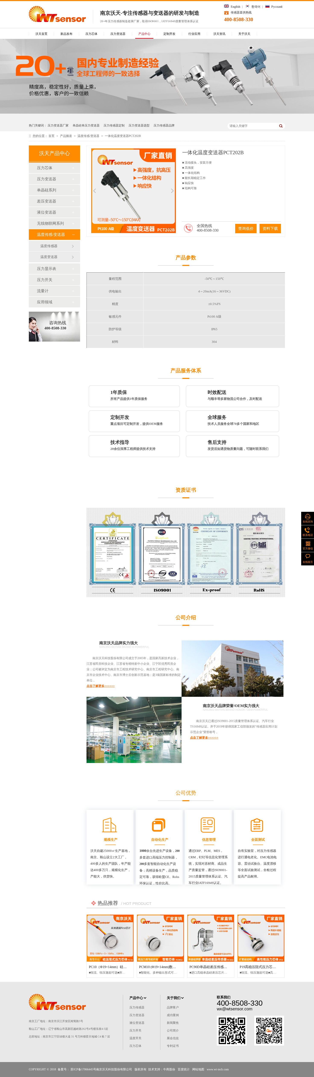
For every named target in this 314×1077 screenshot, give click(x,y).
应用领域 (44, 302)
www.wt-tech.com (218, 1069)
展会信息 (173, 1038)
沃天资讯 (219, 33)
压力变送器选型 (139, 125)
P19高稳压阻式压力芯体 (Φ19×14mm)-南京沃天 (275, 967)
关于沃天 (244, 33)
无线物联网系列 (50, 223)
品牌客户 (173, 1007)
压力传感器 (136, 1007)
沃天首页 (41, 33)
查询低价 (246, 228)
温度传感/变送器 (89, 136)
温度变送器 (48, 257)
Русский (276, 6)
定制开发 (169, 33)
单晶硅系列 (46, 190)
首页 (51, 136)
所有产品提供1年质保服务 (128, 395)
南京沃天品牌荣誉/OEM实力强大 (231, 706)
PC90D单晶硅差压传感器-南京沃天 (215, 967)
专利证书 (173, 1046)
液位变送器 (46, 212)
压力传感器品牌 (164, 125)
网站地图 (198, 1069)
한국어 (255, 6)
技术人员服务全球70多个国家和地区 (233, 420)
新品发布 (66, 33)
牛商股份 (169, 1069)
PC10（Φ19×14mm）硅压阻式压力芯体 (118, 967)
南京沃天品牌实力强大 (118, 643)
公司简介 (173, 1030)
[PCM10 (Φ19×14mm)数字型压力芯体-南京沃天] (160, 938)
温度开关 (135, 1038)
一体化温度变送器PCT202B (123, 136)
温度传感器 (48, 246)
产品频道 (66, 136)
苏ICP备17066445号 (83, 1069)
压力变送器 (117, 33)
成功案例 (173, 1015)
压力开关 (44, 280)
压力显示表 (46, 269)
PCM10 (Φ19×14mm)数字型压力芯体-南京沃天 (173, 967)
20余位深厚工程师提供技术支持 (133, 445)
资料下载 (270, 228)
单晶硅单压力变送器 (86, 125)
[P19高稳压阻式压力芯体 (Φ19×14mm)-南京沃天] (261, 938)
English (234, 6)
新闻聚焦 (173, 1022)
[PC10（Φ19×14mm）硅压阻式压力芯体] (110, 938)
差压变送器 (46, 201)
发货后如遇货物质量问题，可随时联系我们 (238, 445)
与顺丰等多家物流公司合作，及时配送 (235, 395)
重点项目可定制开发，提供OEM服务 (136, 420)
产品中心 (144, 33)
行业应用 (194, 33)
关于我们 (173, 998)
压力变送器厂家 (58, 125)
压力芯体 (91, 33)
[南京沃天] (57, 21)
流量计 (42, 291)
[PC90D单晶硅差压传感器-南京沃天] (210, 938)
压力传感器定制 (114, 125)
